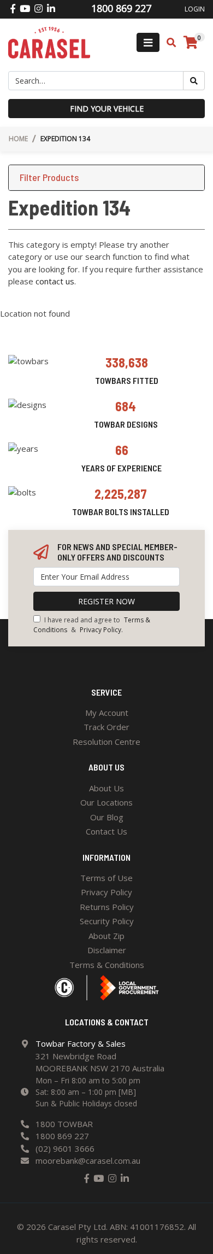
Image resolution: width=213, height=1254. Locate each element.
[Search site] (194, 80)
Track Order (106, 726)
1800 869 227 (62, 1135)
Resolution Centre (106, 741)
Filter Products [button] (49, 177)
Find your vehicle (107, 108)
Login (195, 9)
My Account (106, 712)
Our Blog (106, 817)
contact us (55, 281)
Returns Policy (107, 906)
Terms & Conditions (106, 964)
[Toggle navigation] (148, 42)
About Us (106, 788)
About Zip (106, 935)
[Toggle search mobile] (167, 42)
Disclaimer (106, 949)
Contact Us (106, 831)
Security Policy (107, 920)
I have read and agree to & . (91, 624)
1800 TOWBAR (64, 1123)
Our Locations (106, 802)
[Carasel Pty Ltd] (49, 41)
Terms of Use (106, 877)
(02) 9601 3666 (65, 1148)
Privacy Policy (100, 629)
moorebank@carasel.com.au (88, 1160)
